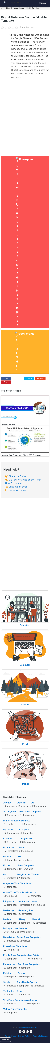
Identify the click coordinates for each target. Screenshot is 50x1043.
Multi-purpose (11, 930)
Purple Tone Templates (15, 957)
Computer (26, 831)
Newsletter (9, 939)
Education (10, 849)
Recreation (10, 966)
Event (26, 849)
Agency (24, 804)
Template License (40, 1036)
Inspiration (24, 903)
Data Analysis (8, 425)
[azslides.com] (12, 2)
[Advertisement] (25, 516)
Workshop (33, 1002)
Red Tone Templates (29, 966)
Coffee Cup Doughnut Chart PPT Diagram (21, 455)
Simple (9, 984)
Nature (26, 930)
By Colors (11, 831)
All (38, 804)
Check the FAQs (17, 476)
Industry (34, 894)
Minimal (39, 921)
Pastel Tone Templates (29, 939)
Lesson (38, 903)
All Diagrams (11, 813)
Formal (10, 867)
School (26, 975)
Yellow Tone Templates (15, 1011)
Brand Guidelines (12, 822)
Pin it (7, 382)
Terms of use (10, 1036)
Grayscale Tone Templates (17, 885)
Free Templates (26, 867)
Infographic (10, 903)
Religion (10, 975)
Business (28, 822)
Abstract (10, 804)
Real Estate (35, 957)
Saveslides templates (28, 1027)
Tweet (30, 378)
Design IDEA (27, 840)
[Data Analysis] (25, 409)
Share (7, 378)
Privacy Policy (24, 1036)
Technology (9, 993)
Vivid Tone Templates (14, 1002)
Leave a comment (18, 490)
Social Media (23, 984)
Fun (9, 876)
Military (25, 921)
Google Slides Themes (28, 876)
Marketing (10, 912)
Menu (43, 3)
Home (2, 8)
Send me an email (18, 486)
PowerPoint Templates (15, 948)
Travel (24, 993)
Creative (11, 840)
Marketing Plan (25, 912)
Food (25, 858)
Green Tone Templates (15, 894)
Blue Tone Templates (30, 813)
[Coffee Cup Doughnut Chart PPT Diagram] (25, 439)
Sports (37, 984)
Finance (10, 858)
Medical (10, 921)
